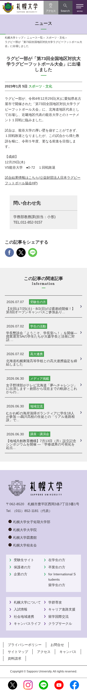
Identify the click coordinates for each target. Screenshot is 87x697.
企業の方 (20, 574)
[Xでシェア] (21, 254)
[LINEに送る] (32, 254)
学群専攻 (55, 602)
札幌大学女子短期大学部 (31, 522)
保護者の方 (22, 567)
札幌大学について (27, 602)
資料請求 (14, 658)
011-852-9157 (31, 222)
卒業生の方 (56, 567)
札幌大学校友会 (25, 545)
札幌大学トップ (14, 37)
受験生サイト (24, 560)
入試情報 (20, 609)
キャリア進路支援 (61, 609)
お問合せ (57, 645)
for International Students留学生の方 (62, 579)
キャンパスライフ (27, 623)
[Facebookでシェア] (9, 254)
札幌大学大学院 (25, 530)
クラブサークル (60, 623)
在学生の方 (56, 560)
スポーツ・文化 (55, 37)
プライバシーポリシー (25, 645)
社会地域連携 (24, 616)
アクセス (44, 652)
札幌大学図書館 (25, 537)
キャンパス (67, 652)
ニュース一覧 (35, 37)
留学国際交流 (58, 616)
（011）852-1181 (25, 511)
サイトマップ (18, 652)
